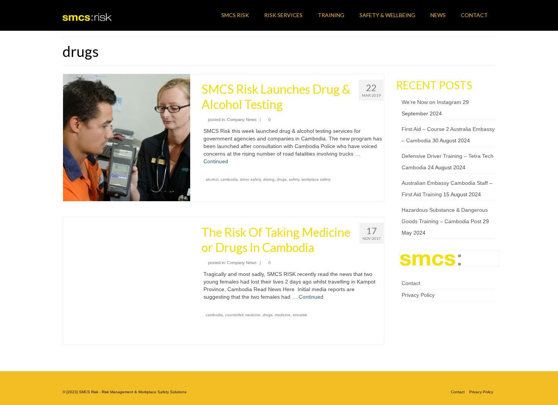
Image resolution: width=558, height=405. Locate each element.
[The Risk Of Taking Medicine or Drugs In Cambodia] (126, 280)
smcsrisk (300, 315)
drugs (282, 179)
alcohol (212, 179)
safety (294, 179)
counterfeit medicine (242, 315)
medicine (282, 315)
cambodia (229, 179)
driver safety (250, 179)
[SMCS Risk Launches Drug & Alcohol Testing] (126, 137)
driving (268, 179)
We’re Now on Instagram (431, 102)
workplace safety (316, 179)
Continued (215, 161)
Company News (242, 119)
